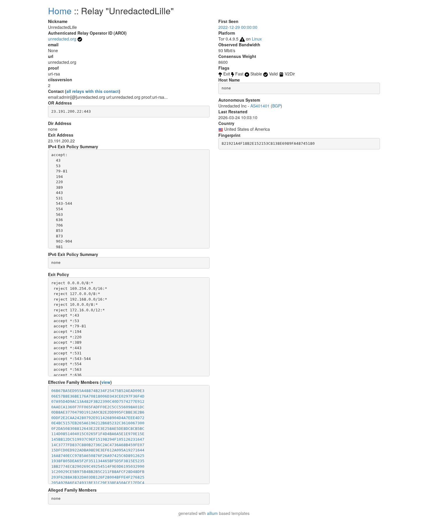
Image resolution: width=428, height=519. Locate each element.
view (105, 382)
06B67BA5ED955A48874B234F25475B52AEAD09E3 (97, 391)
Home (60, 10)
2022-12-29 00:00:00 (237, 27)
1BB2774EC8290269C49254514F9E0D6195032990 (97, 466)
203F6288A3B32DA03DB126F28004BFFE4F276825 (97, 477)
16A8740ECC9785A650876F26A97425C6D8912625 (97, 455)
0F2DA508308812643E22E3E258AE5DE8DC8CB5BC (97, 428)
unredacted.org (62, 39)
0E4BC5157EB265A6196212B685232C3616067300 (97, 423)
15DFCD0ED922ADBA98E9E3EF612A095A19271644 (97, 450)
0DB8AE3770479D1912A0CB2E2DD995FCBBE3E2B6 (97, 412)
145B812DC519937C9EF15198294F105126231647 (97, 439)
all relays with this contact (92, 91)
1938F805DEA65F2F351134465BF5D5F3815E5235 (97, 461)
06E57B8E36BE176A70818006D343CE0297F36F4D (97, 396)
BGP (276, 106)
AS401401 (260, 106)
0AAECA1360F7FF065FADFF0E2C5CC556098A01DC (97, 407)
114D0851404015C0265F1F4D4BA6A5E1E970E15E (97, 434)
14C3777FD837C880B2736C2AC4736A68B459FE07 (97, 445)
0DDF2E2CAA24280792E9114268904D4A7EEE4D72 (97, 418)
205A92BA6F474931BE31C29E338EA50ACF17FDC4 (97, 483)
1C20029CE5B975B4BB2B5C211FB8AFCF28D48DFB (97, 471)
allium (212, 513)
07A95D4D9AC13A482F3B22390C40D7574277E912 (97, 401)
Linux (257, 39)
